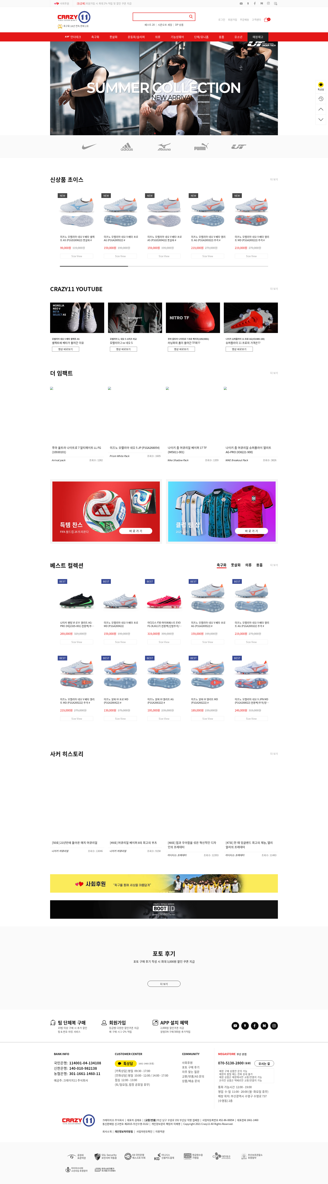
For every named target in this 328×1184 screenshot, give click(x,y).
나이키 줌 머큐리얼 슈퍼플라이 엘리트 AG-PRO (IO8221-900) (248, 450)
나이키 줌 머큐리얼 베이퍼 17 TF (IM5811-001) (187, 450)
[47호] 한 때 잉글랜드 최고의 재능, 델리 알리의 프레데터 (249, 845)
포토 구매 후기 (190, 1067)
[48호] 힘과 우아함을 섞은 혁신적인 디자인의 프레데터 (192, 845)
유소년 (238, 37)
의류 (157, 37)
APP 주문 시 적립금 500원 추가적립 (100, 3)
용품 (221, 37)
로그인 (221, 19)
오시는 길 (264, 1064)
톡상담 (128, 1063)
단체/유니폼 (201, 37)
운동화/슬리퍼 (136, 37)
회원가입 (232, 19)
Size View (76, 256)
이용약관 (160, 1131)
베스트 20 (150, 24)
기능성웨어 (177, 37)
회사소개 (107, 1131)
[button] (155, 133)
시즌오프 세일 (165, 24)
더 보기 (274, 179)
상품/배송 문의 (191, 1081)
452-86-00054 (226, 1120)
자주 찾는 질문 (190, 1072)
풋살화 (113, 37)
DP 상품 (179, 24)
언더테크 (75, 37)
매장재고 (258, 37)
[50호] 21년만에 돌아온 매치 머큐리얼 (74, 843)
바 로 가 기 (135, 531)
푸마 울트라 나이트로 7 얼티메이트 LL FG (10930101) (76, 450)
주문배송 (244, 19)
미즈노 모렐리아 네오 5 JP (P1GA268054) (135, 448)
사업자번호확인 (144, 1131)
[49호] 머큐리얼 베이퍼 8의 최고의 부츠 (133, 843)
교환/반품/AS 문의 (193, 1076)
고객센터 (256, 19)
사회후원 (64, 3)
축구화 (95, 37)
